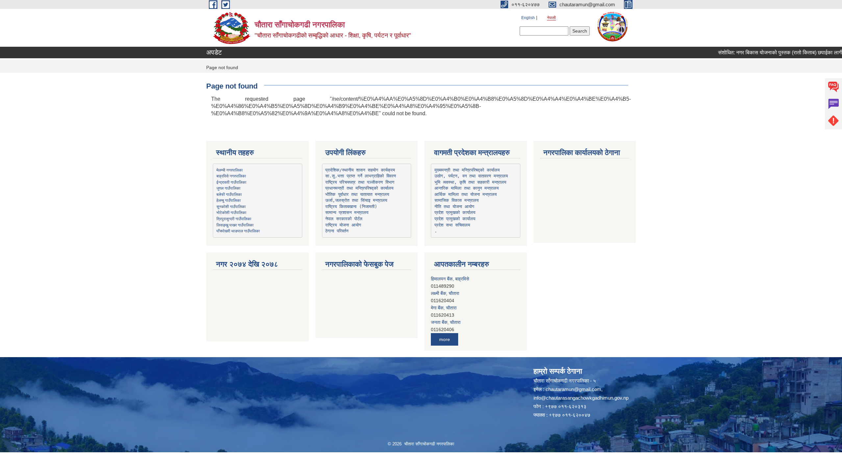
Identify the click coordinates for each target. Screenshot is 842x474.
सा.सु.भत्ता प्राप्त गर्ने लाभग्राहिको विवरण (360, 175)
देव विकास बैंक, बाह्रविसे (451, 322)
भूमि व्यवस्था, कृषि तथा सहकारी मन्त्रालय (470, 182)
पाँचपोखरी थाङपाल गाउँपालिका (238, 230)
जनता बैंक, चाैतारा (445, 307)
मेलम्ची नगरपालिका (229, 169)
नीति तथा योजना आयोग (454, 206)
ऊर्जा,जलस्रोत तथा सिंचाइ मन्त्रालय (356, 200)
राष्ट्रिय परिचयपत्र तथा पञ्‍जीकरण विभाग (359, 182)
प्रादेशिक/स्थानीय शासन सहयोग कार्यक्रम (360, 170)
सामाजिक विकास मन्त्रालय (456, 200)
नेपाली (551, 17)
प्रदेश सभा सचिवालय (452, 225)
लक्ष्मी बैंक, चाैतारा (445, 278)
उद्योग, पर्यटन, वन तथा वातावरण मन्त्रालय (471, 175)
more (444, 339)
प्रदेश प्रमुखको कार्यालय (454, 212)
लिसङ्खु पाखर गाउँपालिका (235, 224)
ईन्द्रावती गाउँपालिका (231, 182)
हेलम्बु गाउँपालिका (228, 200)
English (528, 17)
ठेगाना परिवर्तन (336, 230)
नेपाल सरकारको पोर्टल (343, 218)
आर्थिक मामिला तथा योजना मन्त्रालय (465, 194)
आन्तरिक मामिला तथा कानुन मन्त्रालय (466, 188)
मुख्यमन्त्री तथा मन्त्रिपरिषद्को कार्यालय (467, 170)
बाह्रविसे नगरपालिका (231, 175)
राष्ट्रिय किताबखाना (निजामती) (351, 206)
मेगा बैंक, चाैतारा (444, 293)
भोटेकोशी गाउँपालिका (231, 212)
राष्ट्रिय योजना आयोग (343, 225)
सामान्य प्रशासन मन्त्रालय (346, 212)
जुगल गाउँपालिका (228, 188)
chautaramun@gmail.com (573, 389)
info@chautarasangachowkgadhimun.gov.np (581, 398)
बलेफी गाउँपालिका (229, 194)
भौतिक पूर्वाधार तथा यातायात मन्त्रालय (357, 194)
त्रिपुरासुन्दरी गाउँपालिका (233, 218)
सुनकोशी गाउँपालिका (231, 206)
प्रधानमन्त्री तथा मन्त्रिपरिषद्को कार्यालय (359, 188)
